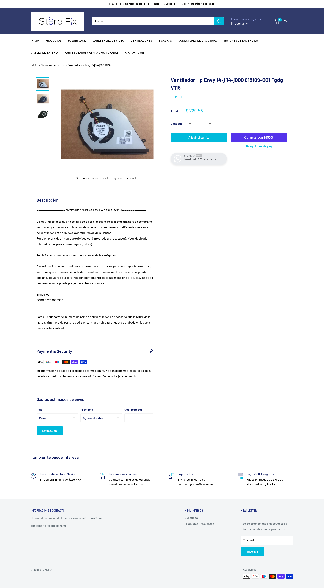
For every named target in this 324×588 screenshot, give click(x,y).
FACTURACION (134, 52)
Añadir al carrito (198, 137)
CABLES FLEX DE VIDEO (108, 40)
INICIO (35, 40)
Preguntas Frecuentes (199, 523)
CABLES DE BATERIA (44, 52)
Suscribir (252, 551)
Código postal (133, 409)
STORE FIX (177, 97)
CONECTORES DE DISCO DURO (198, 40)
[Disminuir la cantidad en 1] (190, 123)
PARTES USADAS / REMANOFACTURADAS (91, 52)
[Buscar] (219, 21)
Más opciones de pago (259, 146)
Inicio (34, 65)
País (39, 409)
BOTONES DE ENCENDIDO (241, 40)
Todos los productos (53, 65)
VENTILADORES (141, 40)
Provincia (86, 409)
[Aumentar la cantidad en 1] (210, 123)
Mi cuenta (238, 23)
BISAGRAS (165, 40)
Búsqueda (191, 517)
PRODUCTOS (53, 40)
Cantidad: (177, 123)
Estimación (49, 430)
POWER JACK (77, 40)
